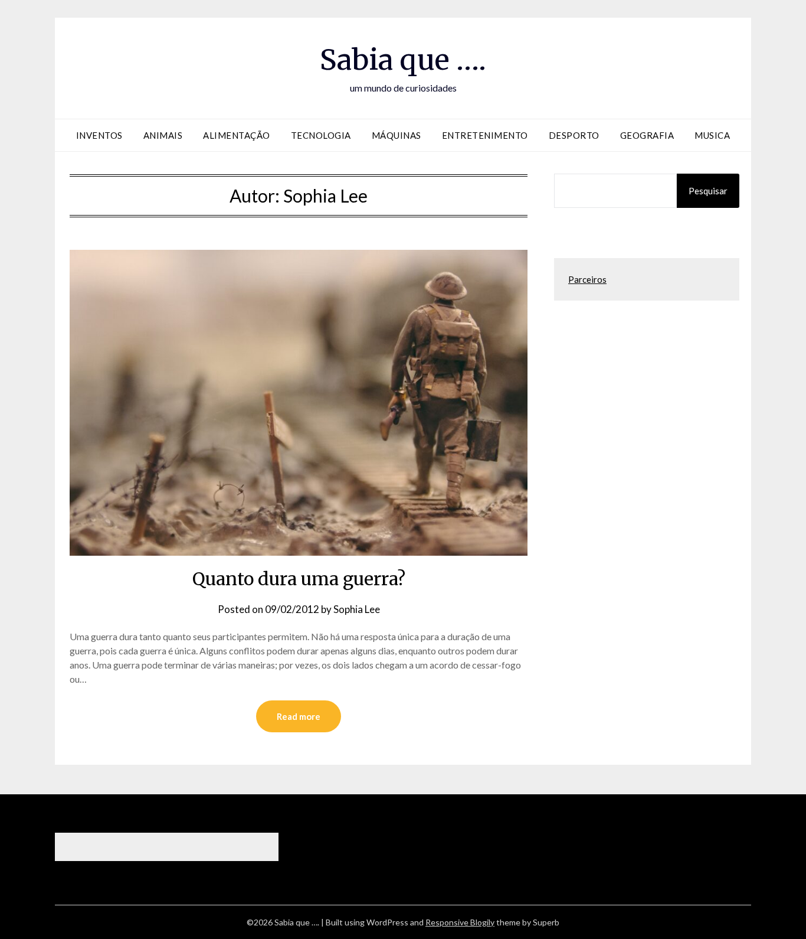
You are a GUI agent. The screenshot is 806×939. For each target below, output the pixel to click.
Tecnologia (321, 135)
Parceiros (587, 279)
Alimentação (236, 135)
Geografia (647, 135)
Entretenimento (485, 135)
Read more (298, 716)
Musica (712, 135)
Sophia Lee (356, 609)
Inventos (99, 135)
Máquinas (396, 135)
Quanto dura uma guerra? (298, 579)
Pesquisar (708, 190)
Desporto (574, 135)
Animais (163, 135)
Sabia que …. (403, 59)
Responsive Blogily (459, 922)
